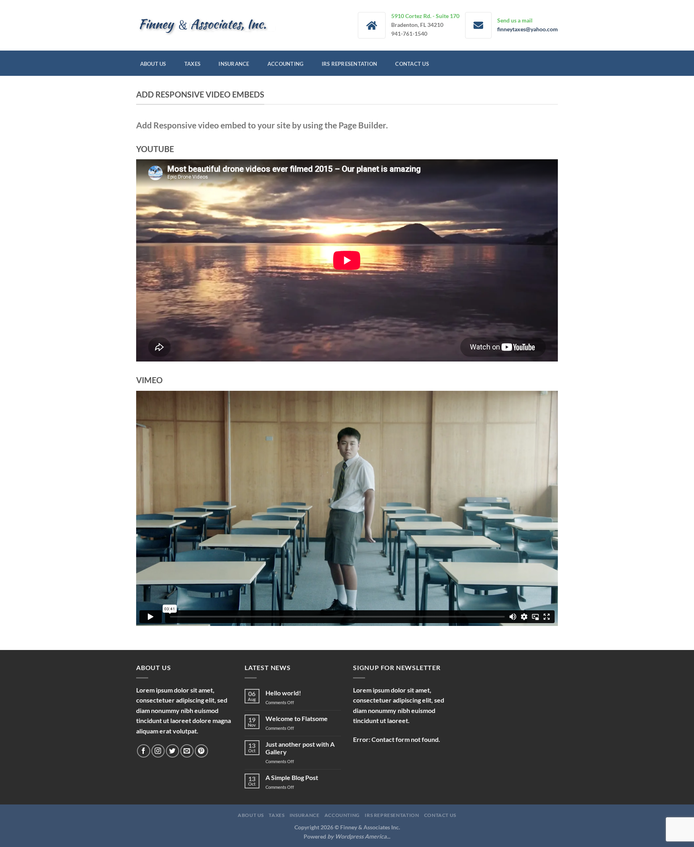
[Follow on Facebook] (143, 751)
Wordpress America (361, 836)
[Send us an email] (187, 751)
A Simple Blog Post (291, 777)
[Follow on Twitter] (172, 751)
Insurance (233, 64)
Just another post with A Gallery (300, 748)
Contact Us (412, 64)
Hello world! (283, 693)
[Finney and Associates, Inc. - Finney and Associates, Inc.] (206, 25)
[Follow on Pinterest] (201, 751)
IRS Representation (350, 64)
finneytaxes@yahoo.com (527, 29)
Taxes (192, 64)
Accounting (285, 64)
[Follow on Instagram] (158, 751)
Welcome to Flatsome (296, 718)
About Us (153, 64)
